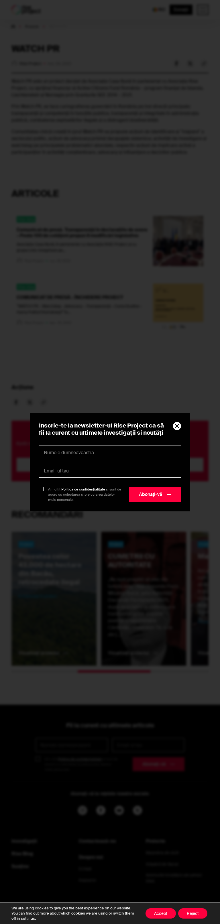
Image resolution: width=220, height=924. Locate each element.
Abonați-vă (150, 494)
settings (28, 918)
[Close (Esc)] (177, 426)
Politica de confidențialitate (83, 489)
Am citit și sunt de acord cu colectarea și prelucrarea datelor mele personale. (84, 494)
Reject (193, 913)
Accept (160, 913)
